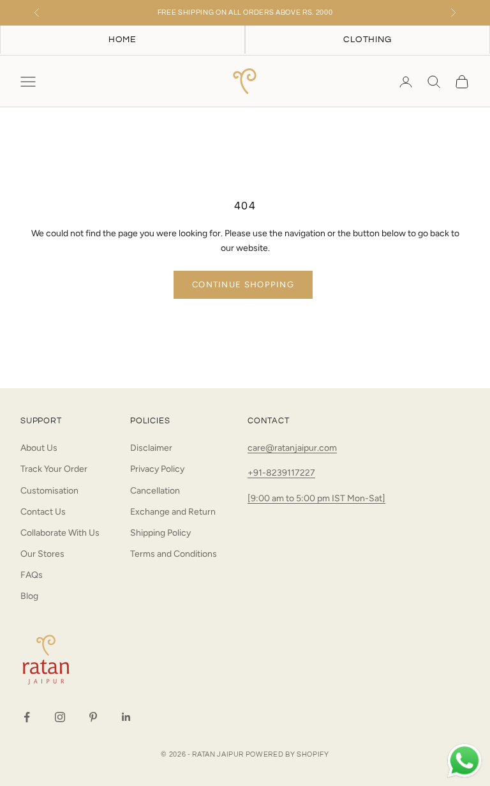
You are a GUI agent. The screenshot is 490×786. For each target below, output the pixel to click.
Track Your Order (53, 469)
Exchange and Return (173, 511)
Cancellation (155, 490)
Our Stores (42, 553)
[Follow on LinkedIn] (126, 717)
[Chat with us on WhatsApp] (464, 761)
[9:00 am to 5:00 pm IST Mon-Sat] (316, 498)
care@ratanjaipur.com (292, 447)
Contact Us (43, 511)
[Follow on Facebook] (26, 717)
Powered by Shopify (287, 754)
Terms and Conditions (173, 553)
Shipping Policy (160, 532)
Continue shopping (243, 284)
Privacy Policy (157, 469)
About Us (38, 447)
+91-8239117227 (281, 472)
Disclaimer (151, 447)
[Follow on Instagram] (60, 717)
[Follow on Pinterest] (93, 717)
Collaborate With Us (60, 532)
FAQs (31, 575)
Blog (29, 596)
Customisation (49, 490)
